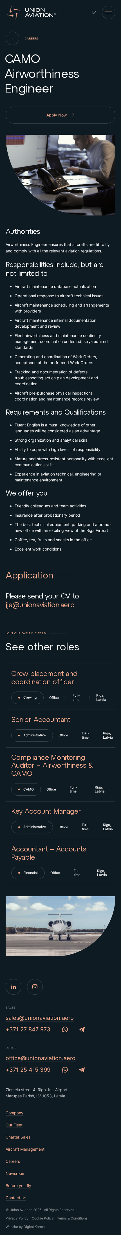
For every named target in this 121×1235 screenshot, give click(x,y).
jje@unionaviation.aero (40, 604)
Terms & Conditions (72, 1218)
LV (94, 12)
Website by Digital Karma (25, 1227)
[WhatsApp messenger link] (65, 1029)
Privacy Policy (17, 1218)
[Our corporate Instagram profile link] (35, 987)
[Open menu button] (108, 12)
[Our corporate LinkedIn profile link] (13, 987)
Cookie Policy (43, 1218)
